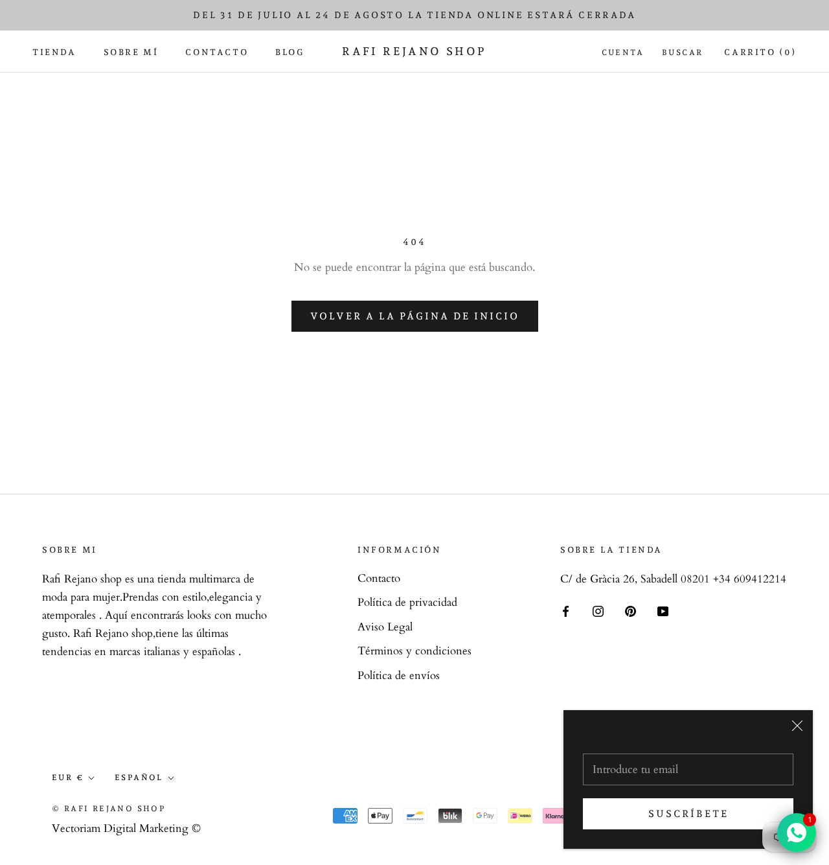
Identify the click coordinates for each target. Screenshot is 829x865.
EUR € (68, 777)
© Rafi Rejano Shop (109, 808)
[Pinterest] (630, 610)
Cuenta (623, 52)
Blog (289, 52)
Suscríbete (688, 814)
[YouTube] (662, 610)
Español (139, 777)
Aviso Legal (385, 626)
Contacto (216, 52)
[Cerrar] (797, 726)
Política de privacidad (407, 602)
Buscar (682, 52)
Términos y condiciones (414, 650)
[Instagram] (598, 610)
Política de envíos (399, 675)
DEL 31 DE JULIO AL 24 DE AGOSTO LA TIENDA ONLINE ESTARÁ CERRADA (414, 15)
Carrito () (760, 52)
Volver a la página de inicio (414, 316)
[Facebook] (565, 610)
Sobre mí (131, 52)
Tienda (54, 52)
